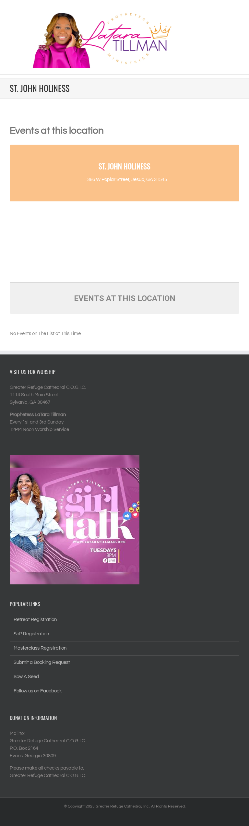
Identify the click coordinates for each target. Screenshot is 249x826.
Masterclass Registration (40, 648)
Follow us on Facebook (38, 690)
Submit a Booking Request (42, 662)
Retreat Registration (35, 619)
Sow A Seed (26, 676)
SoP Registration (31, 633)
